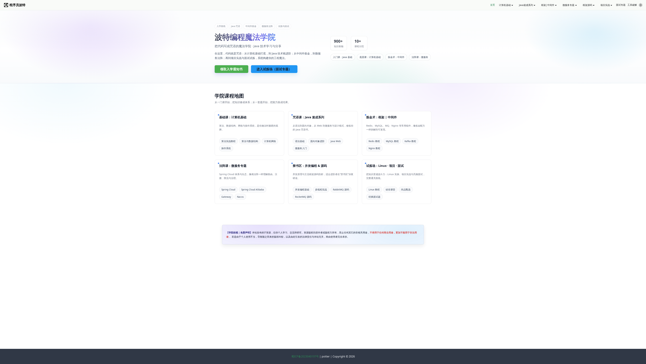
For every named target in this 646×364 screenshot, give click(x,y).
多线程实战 (321, 189)
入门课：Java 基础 (342, 57)
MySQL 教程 (392, 141)
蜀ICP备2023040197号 (305, 356)
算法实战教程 (228, 141)
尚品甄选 (405, 189)
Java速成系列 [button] (526, 5)
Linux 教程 (374, 189)
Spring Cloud (228, 189)
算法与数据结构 (250, 141)
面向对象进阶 (317, 141)
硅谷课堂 (390, 189)
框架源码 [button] (587, 5)
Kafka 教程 (410, 141)
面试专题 (620, 4)
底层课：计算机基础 (370, 57)
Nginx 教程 (374, 148)
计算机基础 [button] (505, 5)
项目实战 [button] (605, 5)
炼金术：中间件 (396, 57)
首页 (492, 4)
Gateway (226, 196)
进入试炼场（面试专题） (274, 69)
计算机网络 (270, 141)
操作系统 (226, 148)
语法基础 (299, 141)
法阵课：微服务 (420, 57)
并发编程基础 (302, 189)
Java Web (336, 141)
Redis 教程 (374, 141)
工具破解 (632, 4)
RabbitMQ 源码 (341, 189)
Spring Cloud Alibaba (252, 189)
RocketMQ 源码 (303, 196)
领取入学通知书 (231, 69)
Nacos (240, 196)
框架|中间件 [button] (547, 5)
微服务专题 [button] (568, 5)
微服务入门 (301, 148)
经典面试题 (374, 196)
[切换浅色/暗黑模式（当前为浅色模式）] (640, 5)
